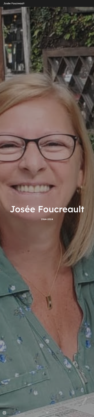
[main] (47, 212)
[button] (47, 413)
